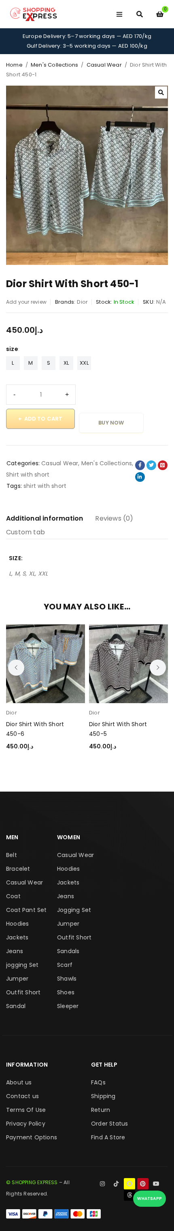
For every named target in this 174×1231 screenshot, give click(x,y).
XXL (84, 363)
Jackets (17, 937)
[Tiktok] (116, 1183)
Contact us (22, 1096)
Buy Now (111, 422)
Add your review (26, 301)
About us (19, 1082)
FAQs (98, 1082)
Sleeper (68, 1006)
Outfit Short (23, 992)
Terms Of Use (26, 1110)
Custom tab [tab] (25, 532)
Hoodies (17, 924)
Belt (11, 855)
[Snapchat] (129, 1183)
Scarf (64, 965)
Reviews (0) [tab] (114, 518)
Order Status (109, 1124)
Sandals (68, 951)
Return (100, 1110)
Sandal (15, 1006)
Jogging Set (74, 910)
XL (66, 363)
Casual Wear (104, 65)
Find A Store (108, 1137)
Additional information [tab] (44, 518)
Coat (13, 896)
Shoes (65, 992)
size (12, 349)
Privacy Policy (25, 1124)
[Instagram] (102, 1183)
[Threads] (129, 1195)
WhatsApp (149, 1198)
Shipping (103, 1096)
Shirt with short (27, 475)
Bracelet (18, 869)
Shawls (66, 979)
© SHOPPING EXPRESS (32, 1182)
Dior (82, 302)
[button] (161, 92)
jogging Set (22, 965)
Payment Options (31, 1137)
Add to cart (43, 418)
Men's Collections (54, 65)
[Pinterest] (143, 1183)
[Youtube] (156, 1183)
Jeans (14, 951)
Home (14, 65)
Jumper (17, 979)
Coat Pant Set (26, 910)
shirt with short (44, 486)
